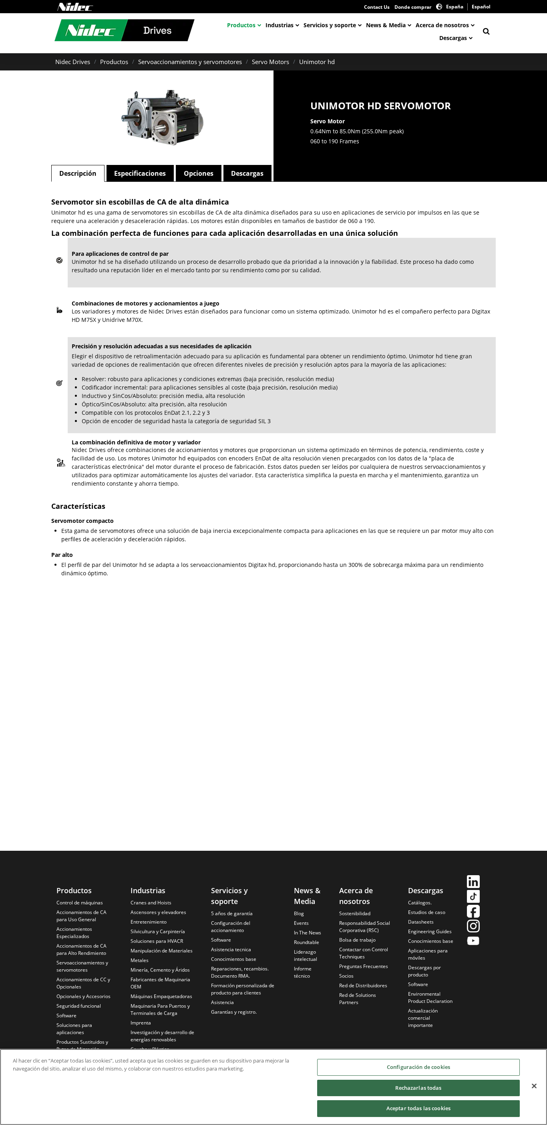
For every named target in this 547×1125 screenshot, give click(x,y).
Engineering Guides (430, 931)
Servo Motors (270, 62)
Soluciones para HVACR (157, 941)
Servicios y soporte (330, 25)
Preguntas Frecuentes (363, 966)
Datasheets (421, 921)
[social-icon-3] (473, 912)
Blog (299, 913)
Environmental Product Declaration (430, 997)
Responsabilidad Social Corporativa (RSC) (364, 927)
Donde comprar (412, 7)
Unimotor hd (317, 62)
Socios (346, 975)
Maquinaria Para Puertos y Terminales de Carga (160, 1009)
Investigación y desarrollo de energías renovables (162, 1036)
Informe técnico (303, 972)
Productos (241, 25)
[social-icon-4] (473, 927)
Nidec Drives (72, 62)
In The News (307, 932)
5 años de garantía (232, 913)
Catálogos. (420, 902)
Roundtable (306, 942)
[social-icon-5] (473, 941)
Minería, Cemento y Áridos (160, 969)
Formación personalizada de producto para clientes (242, 989)
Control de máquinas (79, 902)
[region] (273, 1087)
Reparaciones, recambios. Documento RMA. (240, 972)
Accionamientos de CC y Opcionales (83, 983)
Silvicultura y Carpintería (158, 931)
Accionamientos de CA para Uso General (81, 916)
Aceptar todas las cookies (418, 1108)
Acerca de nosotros (442, 25)
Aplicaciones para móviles (428, 954)
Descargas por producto (424, 971)
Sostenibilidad (354, 913)
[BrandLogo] (124, 31)
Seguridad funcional (78, 1005)
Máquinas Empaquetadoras (161, 996)
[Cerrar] (534, 1086)
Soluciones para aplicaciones (74, 1029)
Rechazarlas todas (418, 1087)
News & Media (386, 25)
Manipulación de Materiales (162, 950)
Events (301, 923)
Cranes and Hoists (151, 902)
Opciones (198, 173)
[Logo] (75, 7)
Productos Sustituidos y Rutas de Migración (82, 1046)
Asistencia (222, 1002)
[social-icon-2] (473, 897)
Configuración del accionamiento (230, 927)
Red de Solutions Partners (357, 999)
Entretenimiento (149, 921)
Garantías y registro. (234, 1011)
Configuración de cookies (418, 1067)
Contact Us (377, 7)
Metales (140, 960)
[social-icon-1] (473, 882)
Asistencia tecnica (231, 949)
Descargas (453, 38)
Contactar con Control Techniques (363, 953)
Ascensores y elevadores (158, 912)
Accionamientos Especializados (74, 933)
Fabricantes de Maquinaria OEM (160, 983)
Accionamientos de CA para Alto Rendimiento (81, 949)
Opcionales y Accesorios (83, 996)
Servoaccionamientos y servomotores (190, 62)
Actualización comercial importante (423, 1018)
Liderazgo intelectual (305, 955)
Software (66, 1015)
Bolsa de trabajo (357, 939)
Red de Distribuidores (363, 985)
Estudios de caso (426, 912)
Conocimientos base (233, 959)
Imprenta (141, 1022)
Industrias (279, 25)
